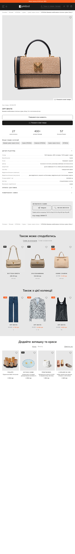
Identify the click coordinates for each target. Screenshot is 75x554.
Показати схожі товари (64, 99)
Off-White (7, 109)
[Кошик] (71, 6)
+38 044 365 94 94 (63, 208)
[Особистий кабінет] (64, 6)
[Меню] (3, 6)
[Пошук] (6, 6)
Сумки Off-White (26, 143)
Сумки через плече (54, 143)
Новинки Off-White (39, 143)
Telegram (43, 208)
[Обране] (67, 6)
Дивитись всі (68, 346)
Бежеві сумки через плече (11, 143)
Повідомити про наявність (37, 117)
